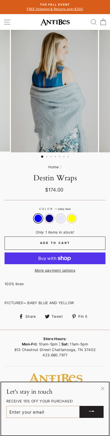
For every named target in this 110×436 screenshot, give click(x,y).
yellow (71, 218)
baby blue (38, 218)
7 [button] (68, 157)
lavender (60, 218)
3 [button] (51, 157)
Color (54, 208)
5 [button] (60, 157)
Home (53, 167)
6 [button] (64, 157)
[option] (55, 7)
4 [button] (55, 157)
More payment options (55, 270)
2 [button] (47, 157)
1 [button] (42, 157)
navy (49, 218)
